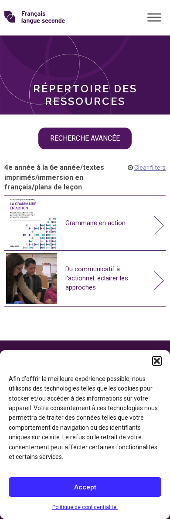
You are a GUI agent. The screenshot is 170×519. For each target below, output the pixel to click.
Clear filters (150, 167)
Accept (85, 487)
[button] (157, 361)
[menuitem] (85, 49)
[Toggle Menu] (154, 17)
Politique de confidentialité (85, 507)
